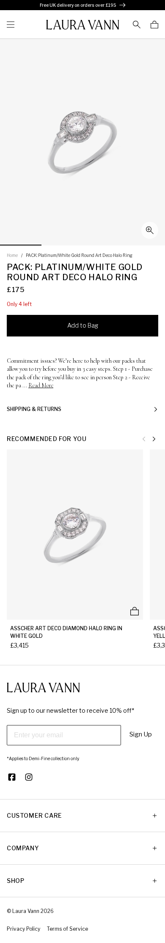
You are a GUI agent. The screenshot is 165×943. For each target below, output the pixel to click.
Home (12, 255)
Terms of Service (67, 929)
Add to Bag (82, 325)
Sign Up (140, 734)
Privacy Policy (23, 929)
